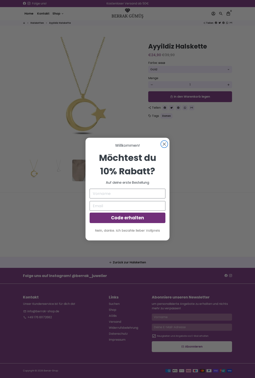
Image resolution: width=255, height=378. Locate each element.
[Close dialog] (164, 144)
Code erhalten (127, 218)
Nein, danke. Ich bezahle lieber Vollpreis (127, 230)
